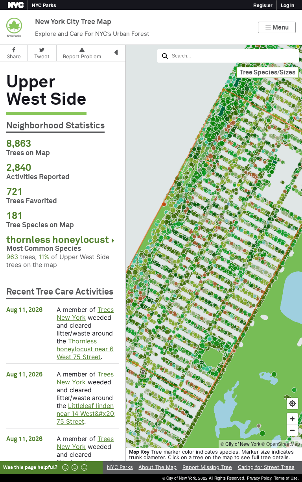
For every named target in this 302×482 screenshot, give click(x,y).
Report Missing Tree (207, 467)
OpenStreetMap (283, 443)
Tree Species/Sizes (267, 72)
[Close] (116, 53)
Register (263, 5)
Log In (287, 5)
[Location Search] (228, 56)
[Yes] (65, 468)
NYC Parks (120, 467)
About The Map (157, 467)
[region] (151, 246)
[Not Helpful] (84, 468)
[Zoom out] (292, 430)
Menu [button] (281, 27)
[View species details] (112, 241)
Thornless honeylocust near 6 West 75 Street (85, 349)
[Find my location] (292, 403)
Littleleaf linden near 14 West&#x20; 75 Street (86, 413)
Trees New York (85, 313)
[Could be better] (74, 468)
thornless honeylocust (57, 240)
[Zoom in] (292, 419)
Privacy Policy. (260, 478)
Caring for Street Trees (266, 467)
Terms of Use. (286, 478)
